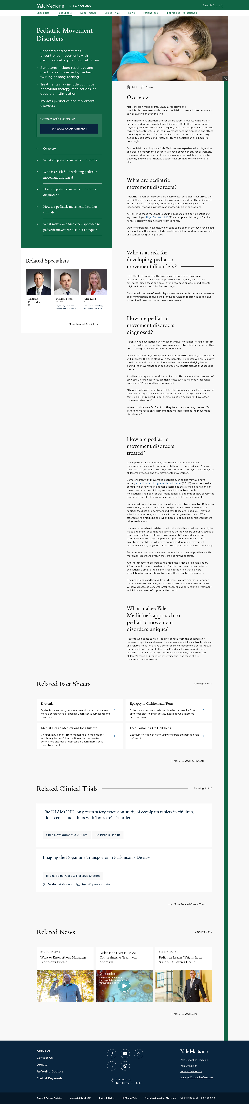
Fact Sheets (65, 13)
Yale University (188, 1065)
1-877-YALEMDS (82, 6)
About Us (43, 1050)
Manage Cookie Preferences (196, 1077)
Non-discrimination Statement (161, 1098)
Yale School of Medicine (194, 1060)
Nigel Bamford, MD (157, 217)
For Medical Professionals (182, 13)
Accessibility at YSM (80, 1098)
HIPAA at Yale (129, 1098)
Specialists (43, 13)
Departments (88, 13)
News (131, 13)
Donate (42, 1064)
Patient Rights (106, 1098)
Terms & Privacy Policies (49, 1098)
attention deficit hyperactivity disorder (158, 483)
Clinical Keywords (49, 1078)
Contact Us (45, 1057)
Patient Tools (151, 13)
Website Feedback (191, 1071)
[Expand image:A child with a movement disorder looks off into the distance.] (225, 78)
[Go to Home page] (50, 6)
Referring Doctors (50, 1071)
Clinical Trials (112, 13)
